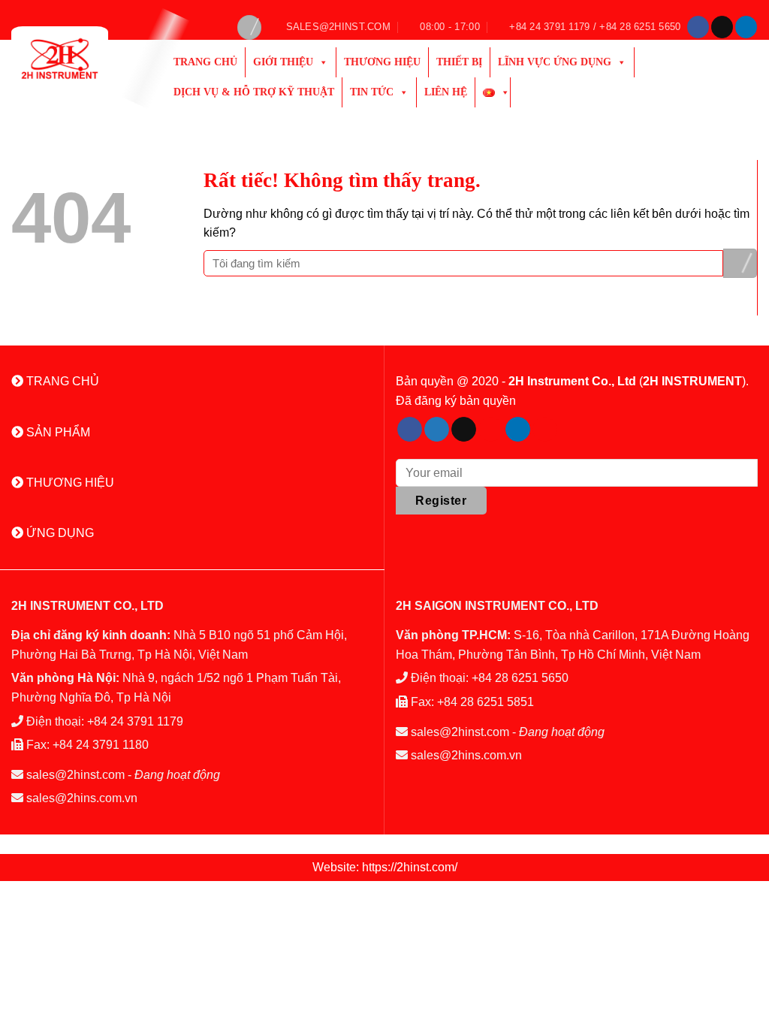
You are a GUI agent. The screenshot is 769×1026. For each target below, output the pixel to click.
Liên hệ (445, 92)
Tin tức (372, 92)
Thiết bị (459, 62)
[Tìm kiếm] (249, 27)
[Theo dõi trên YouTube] (544, 429)
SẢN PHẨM (56, 432)
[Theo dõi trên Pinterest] (490, 429)
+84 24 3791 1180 (101, 744)
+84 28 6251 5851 (485, 702)
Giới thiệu (283, 62)
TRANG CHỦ (61, 381)
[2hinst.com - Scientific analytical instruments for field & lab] (77, 58)
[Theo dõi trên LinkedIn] (746, 27)
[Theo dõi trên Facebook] (698, 27)
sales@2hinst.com (75, 774)
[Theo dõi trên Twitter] (436, 429)
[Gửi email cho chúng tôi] (722, 27)
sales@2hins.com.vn (81, 798)
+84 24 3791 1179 (135, 721)
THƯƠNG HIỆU (68, 482)
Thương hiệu (382, 62)
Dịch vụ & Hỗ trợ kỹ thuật (253, 92)
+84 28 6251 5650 (520, 677)
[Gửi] (740, 263)
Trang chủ (205, 62)
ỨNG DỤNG (58, 533)
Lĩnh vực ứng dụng (554, 62)
